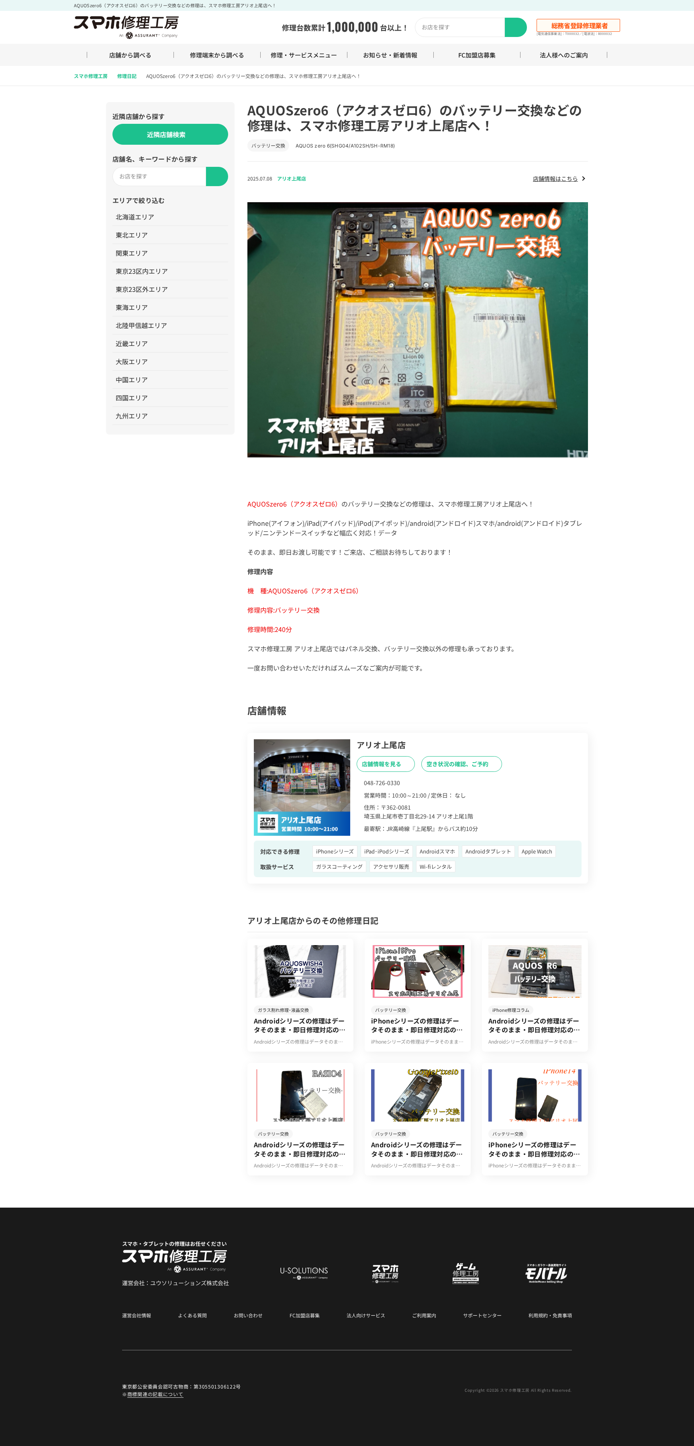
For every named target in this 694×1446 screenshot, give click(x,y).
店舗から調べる (130, 55)
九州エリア (132, 415)
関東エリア (132, 253)
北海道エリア (135, 217)
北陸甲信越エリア (141, 325)
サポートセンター (482, 1315)
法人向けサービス (366, 1315)
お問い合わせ (248, 1315)
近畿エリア (132, 343)
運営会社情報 (136, 1315)
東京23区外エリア (142, 289)
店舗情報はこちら (555, 178)
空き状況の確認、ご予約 (458, 764)
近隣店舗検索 (166, 134)
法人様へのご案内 (564, 55)
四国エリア (132, 397)
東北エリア (132, 235)
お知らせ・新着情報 (390, 55)
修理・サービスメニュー (304, 55)
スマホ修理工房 (91, 75)
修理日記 (127, 75)
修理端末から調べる (217, 55)
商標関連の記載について (155, 1394)
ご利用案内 (424, 1315)
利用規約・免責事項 (550, 1315)
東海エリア (132, 307)
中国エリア (132, 379)
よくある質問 (192, 1315)
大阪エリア (132, 361)
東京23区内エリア (142, 271)
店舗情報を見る (382, 764)
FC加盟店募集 (477, 55)
